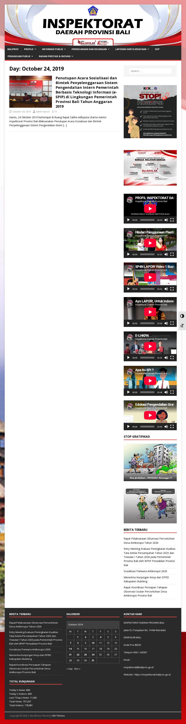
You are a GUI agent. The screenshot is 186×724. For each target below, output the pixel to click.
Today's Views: (17, 690)
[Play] (128, 220)
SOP (157, 49)
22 (78, 654)
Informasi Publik (52, 49)
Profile (28, 49)
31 (93, 660)
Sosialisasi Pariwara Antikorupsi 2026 (145, 571)
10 (93, 643)
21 (70, 654)
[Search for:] (150, 71)
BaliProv (13, 49)
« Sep (69, 668)
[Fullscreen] (172, 220)
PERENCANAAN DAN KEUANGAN (89, 49)
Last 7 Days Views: (19, 697)
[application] (150, 209)
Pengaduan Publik (19, 56)
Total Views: (16, 701)
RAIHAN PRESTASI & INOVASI (54, 56)
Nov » (77, 668)
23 (85, 654)
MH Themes (58, 715)
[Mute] (166, 220)
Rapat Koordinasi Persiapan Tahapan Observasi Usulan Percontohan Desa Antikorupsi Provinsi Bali (145, 591)
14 (70, 648)
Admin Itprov (43, 111)
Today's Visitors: (18, 693)
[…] (65, 125)
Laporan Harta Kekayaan (130, 49)
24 (93, 654)
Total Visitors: (17, 705)
